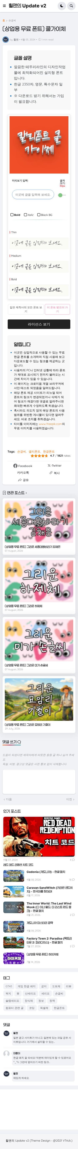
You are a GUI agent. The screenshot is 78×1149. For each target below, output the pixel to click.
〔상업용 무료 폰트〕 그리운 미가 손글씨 (26, 665)
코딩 (32, 1008)
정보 (41, 1000)
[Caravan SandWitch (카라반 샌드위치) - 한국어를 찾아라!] (13, 891)
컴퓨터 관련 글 (15, 1008)
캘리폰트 (34, 451)
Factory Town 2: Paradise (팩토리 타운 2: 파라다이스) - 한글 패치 (49, 940)
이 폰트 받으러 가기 (57, 309)
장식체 (29, 1000)
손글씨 (12, 20)
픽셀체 (44, 1008)
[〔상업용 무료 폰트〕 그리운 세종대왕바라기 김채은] (39, 521)
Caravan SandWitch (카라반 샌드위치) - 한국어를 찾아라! (50, 889)
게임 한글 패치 (27, 986)
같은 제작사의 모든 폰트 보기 (26, 309)
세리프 (45, 993)
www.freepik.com (50, 424)
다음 (9, 799)
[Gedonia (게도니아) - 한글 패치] (13, 876)
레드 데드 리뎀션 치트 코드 (18, 864)
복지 (8, 993)
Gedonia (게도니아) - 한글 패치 (46, 872)
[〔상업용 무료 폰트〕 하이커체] (13, 958)
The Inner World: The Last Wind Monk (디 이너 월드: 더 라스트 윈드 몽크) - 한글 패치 (49, 907)
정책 (52, 1000)
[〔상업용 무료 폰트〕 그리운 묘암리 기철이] (39, 699)
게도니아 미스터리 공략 (40, 922)
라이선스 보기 (39, 324)
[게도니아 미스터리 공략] (13, 927)
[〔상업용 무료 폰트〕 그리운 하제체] (39, 581)
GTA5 (9, 986)
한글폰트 (49, 451)
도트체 (56, 986)
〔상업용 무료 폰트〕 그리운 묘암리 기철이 (27, 724)
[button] (5, 6)
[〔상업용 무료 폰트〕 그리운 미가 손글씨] (39, 640)
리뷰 (68, 986)
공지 (44, 986)
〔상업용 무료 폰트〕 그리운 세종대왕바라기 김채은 (32, 546)
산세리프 (30, 993)
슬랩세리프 (12, 1000)
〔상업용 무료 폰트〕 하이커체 (42, 954)
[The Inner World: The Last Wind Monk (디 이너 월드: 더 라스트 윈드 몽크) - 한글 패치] (13, 907)
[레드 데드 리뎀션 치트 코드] (39, 837)
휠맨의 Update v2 (27, 6)
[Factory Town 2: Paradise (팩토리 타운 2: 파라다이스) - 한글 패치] (13, 942)
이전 (69, 799)
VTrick (67, 1140)
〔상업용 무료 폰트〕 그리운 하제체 (23, 606)
